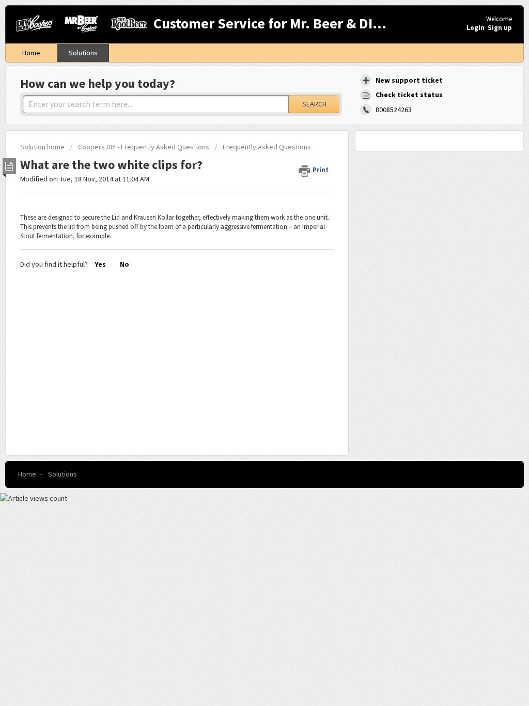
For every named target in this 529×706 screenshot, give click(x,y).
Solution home (43, 146)
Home (31, 52)
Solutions (83, 52)
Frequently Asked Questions (267, 146)
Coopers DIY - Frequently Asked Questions (143, 146)
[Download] (245, 219)
